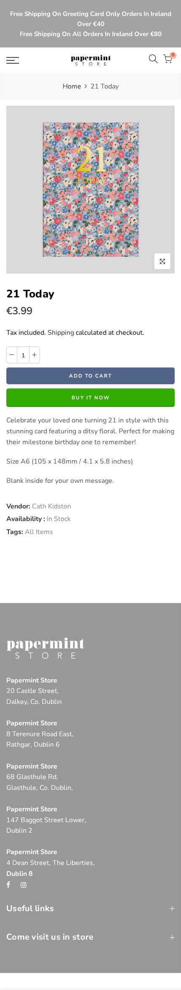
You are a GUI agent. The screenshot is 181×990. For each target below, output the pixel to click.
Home (72, 86)
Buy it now (91, 398)
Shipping (61, 332)
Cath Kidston (51, 506)
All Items (39, 532)
